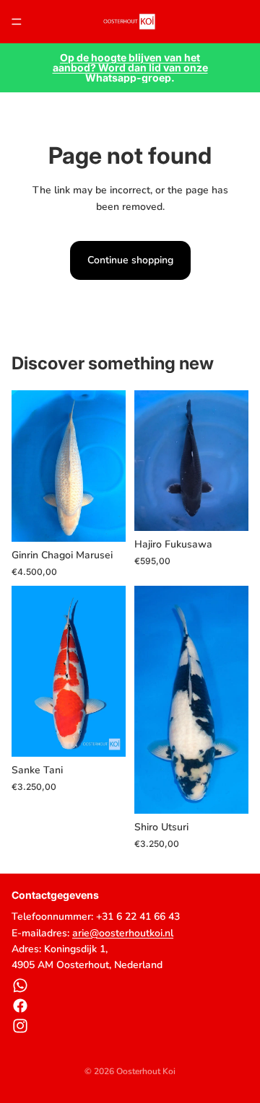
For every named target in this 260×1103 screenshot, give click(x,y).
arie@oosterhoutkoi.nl (122, 933)
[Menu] (16, 21)
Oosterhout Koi (146, 1071)
